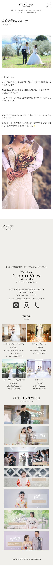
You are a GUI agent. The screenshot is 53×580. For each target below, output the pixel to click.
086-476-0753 (28, 293)
